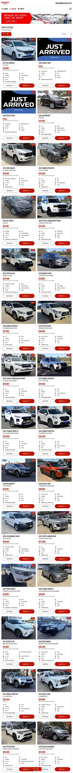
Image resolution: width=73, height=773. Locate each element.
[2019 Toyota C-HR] (18, 627)
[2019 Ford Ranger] (18, 154)
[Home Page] (5, 3)
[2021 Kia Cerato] (18, 207)
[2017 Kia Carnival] (18, 49)
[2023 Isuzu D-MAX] (54, 470)
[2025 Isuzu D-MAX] (54, 49)
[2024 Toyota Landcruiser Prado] (54, 207)
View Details (9, 86)
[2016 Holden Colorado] (54, 733)
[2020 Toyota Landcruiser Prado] (18, 364)
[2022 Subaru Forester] (54, 154)
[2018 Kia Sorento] (54, 101)
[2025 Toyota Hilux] (54, 312)
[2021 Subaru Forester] (54, 364)
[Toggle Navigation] (70, 8)
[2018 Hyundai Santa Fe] (54, 575)
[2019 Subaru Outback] (18, 312)
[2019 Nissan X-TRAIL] (54, 259)
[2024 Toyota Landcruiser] (54, 522)
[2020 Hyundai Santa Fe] (18, 417)
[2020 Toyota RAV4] (18, 733)
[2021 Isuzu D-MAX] (54, 680)
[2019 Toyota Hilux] (18, 259)
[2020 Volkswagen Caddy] (18, 522)
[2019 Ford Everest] (18, 575)
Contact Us (26, 86)
